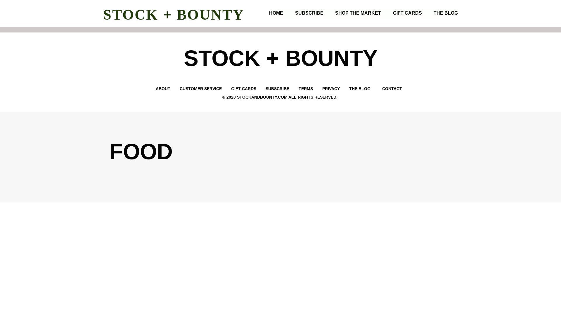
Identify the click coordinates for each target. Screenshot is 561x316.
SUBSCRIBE (309, 13)
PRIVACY (331, 88)
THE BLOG (446, 13)
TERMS (306, 88)
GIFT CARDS (407, 13)
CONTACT (392, 88)
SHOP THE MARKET (358, 13)
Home (276, 13)
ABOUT (163, 88)
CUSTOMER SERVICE (200, 88)
